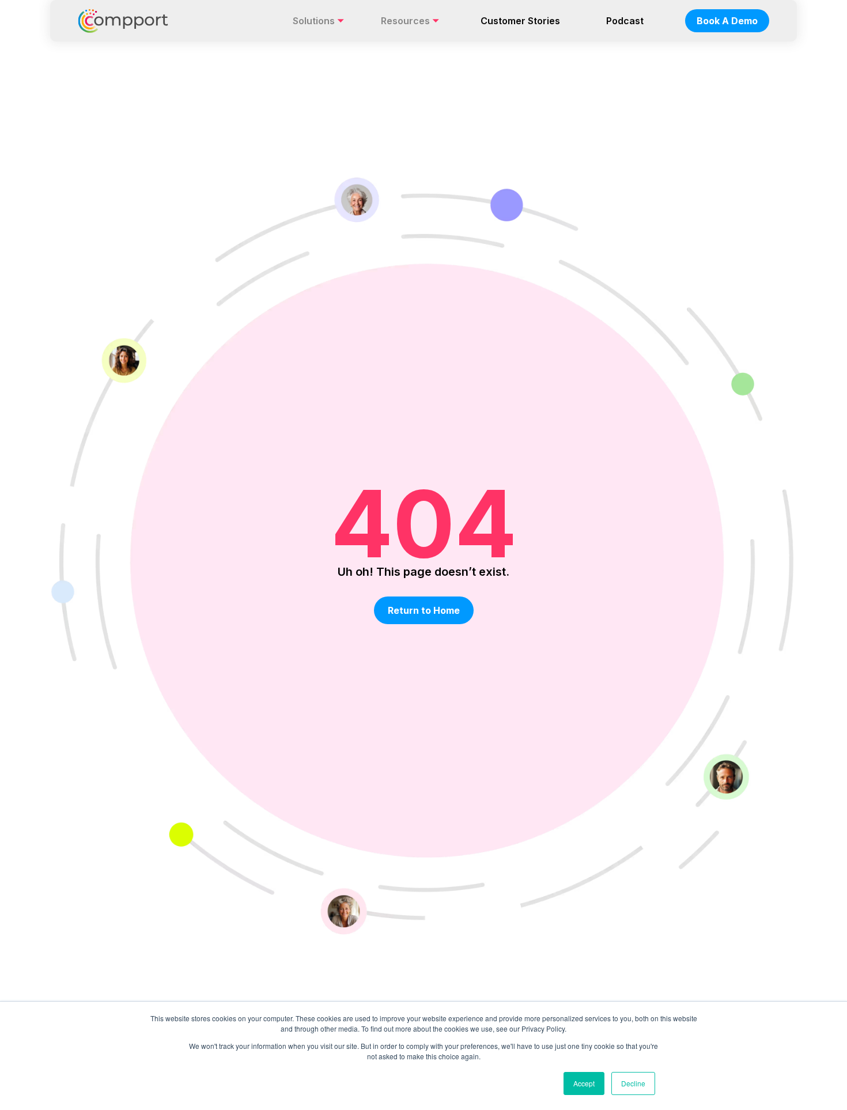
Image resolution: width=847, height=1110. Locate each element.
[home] (123, 21)
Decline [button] (633, 1083)
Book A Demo (727, 21)
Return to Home (424, 610)
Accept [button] (584, 1083)
